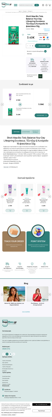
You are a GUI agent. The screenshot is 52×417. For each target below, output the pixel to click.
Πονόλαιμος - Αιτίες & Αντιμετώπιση (37, 304)
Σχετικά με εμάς (5, 378)
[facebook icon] (3, 354)
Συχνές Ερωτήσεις (6, 376)
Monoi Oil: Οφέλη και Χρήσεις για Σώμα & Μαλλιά (14, 304)
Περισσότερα (41, 410)
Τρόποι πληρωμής (6, 366)
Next (49, 104)
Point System (5, 380)
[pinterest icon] (10, 354)
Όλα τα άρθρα (26, 312)
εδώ (24, 410)
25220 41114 (6, 349)
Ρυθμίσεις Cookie (6, 384)
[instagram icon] (7, 354)
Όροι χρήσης (5, 362)
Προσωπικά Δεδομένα (7, 364)
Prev (2, 104)
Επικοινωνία (5, 382)
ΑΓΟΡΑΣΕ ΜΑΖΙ (40, 115)
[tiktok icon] (13, 354)
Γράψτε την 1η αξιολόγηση (47, 29)
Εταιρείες (4, 370)
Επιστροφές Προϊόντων (7, 368)
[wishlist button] (15, 190)
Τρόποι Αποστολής (6, 360)
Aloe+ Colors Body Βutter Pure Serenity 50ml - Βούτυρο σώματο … (27, 201)
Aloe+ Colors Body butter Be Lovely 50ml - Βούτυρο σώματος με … (10, 201)
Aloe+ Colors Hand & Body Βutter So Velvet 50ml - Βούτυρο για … (44, 201)
